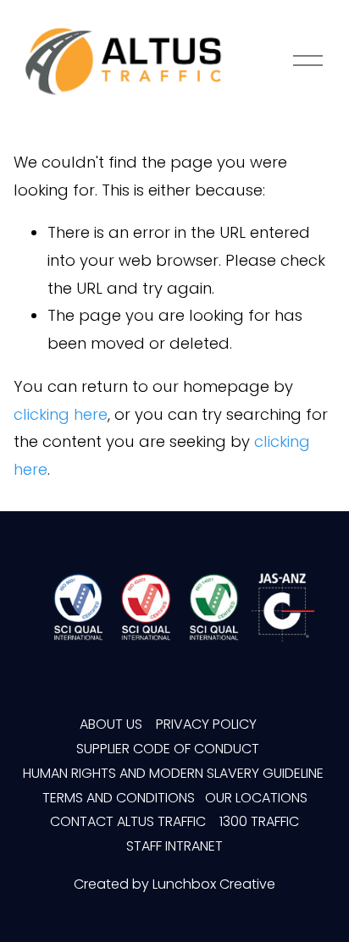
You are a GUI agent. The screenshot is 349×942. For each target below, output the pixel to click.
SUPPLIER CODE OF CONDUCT (169, 748)
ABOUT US (111, 724)
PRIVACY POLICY (208, 724)
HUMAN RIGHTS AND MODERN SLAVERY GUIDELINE (173, 773)
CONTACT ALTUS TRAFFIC (128, 821)
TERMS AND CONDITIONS (118, 797)
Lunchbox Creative (213, 884)
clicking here (61, 414)
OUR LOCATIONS (256, 797)
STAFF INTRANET (174, 846)
